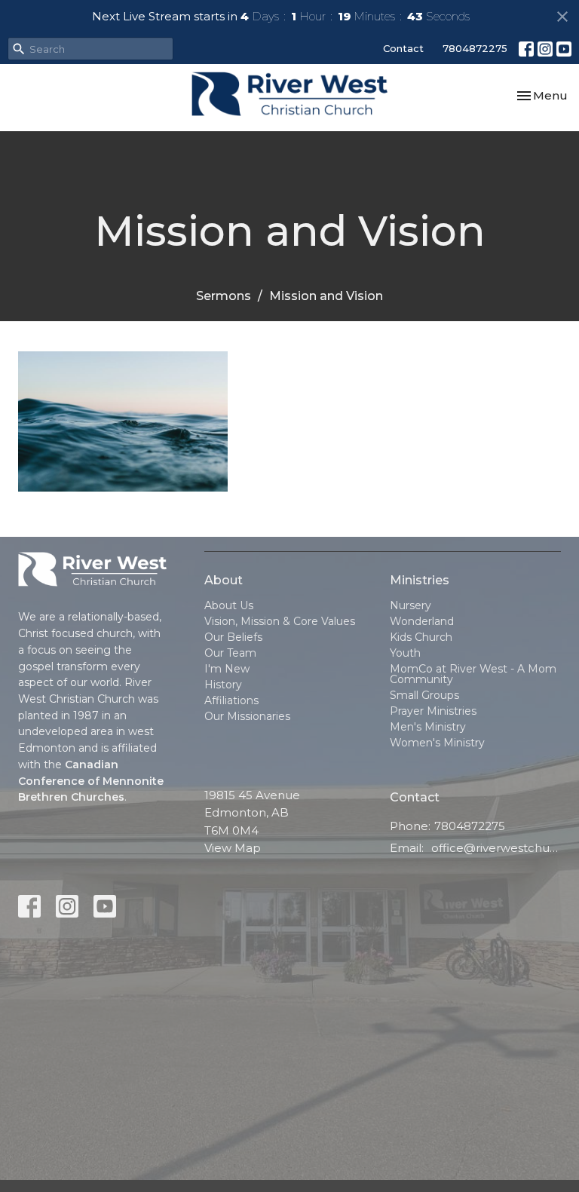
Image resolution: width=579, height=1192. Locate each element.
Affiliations (231, 700)
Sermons (223, 296)
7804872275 (475, 48)
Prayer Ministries (433, 711)
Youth (405, 653)
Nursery (410, 605)
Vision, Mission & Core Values (279, 621)
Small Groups (424, 695)
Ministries (419, 580)
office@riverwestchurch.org (496, 848)
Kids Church (421, 637)
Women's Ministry (437, 742)
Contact (403, 48)
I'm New (227, 669)
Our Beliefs (233, 637)
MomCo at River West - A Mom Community (473, 674)
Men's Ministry (428, 727)
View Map (232, 848)
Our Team (230, 653)
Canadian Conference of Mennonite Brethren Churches (91, 781)
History (223, 684)
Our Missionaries (247, 716)
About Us (228, 605)
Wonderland (422, 621)
